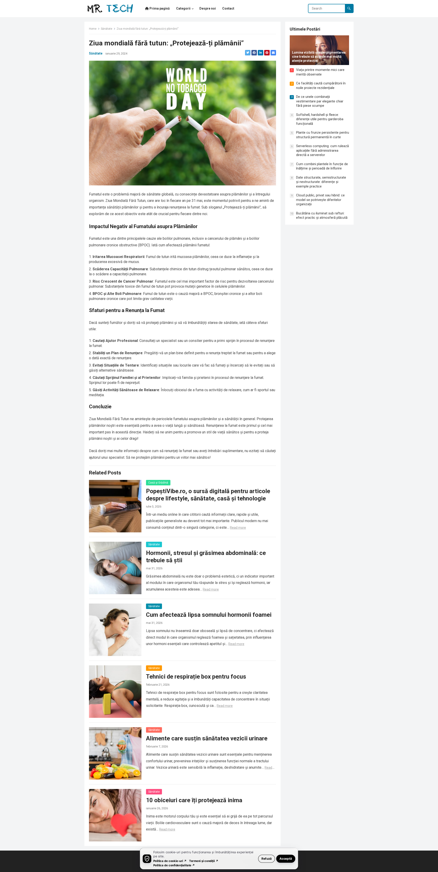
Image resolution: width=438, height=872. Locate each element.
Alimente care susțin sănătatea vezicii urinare (206, 738)
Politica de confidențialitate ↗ (174, 865)
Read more (238, 527)
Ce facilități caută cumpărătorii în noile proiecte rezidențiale (321, 85)
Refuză (266, 858)
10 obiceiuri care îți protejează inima (194, 800)
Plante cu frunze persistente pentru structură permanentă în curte (322, 134)
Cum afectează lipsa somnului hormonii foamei (208, 614)
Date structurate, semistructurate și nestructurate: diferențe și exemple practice (321, 181)
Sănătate (106, 28)
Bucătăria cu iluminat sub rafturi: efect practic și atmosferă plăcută (321, 215)
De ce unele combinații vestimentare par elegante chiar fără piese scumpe (319, 101)
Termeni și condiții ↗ (203, 860)
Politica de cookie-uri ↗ (170, 860)
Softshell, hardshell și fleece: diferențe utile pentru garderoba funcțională (319, 119)
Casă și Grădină (158, 482)
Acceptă (285, 858)
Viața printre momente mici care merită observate (320, 72)
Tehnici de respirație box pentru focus (196, 676)
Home (92, 28)
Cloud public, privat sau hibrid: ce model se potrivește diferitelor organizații (320, 199)
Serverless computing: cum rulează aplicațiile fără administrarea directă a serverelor (322, 150)
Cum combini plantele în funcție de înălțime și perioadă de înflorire (322, 166)
